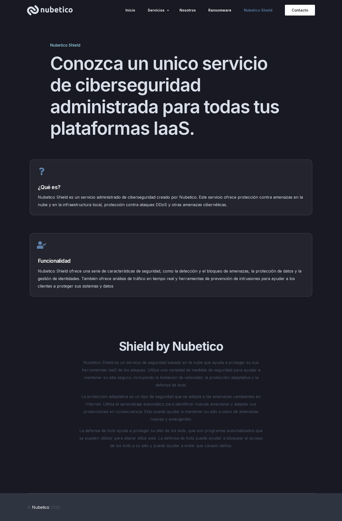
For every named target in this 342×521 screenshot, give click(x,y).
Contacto (300, 10)
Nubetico (40, 507)
